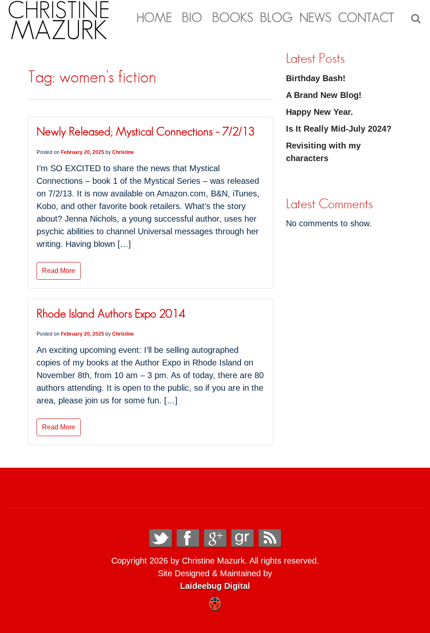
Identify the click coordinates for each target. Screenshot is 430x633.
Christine (123, 152)
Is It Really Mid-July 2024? (338, 128)
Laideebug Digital (215, 586)
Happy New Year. (319, 112)
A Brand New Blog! (324, 95)
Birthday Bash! (316, 78)
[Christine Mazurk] (58, 19)
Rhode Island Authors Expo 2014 (111, 314)
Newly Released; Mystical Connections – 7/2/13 (145, 132)
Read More (58, 270)
